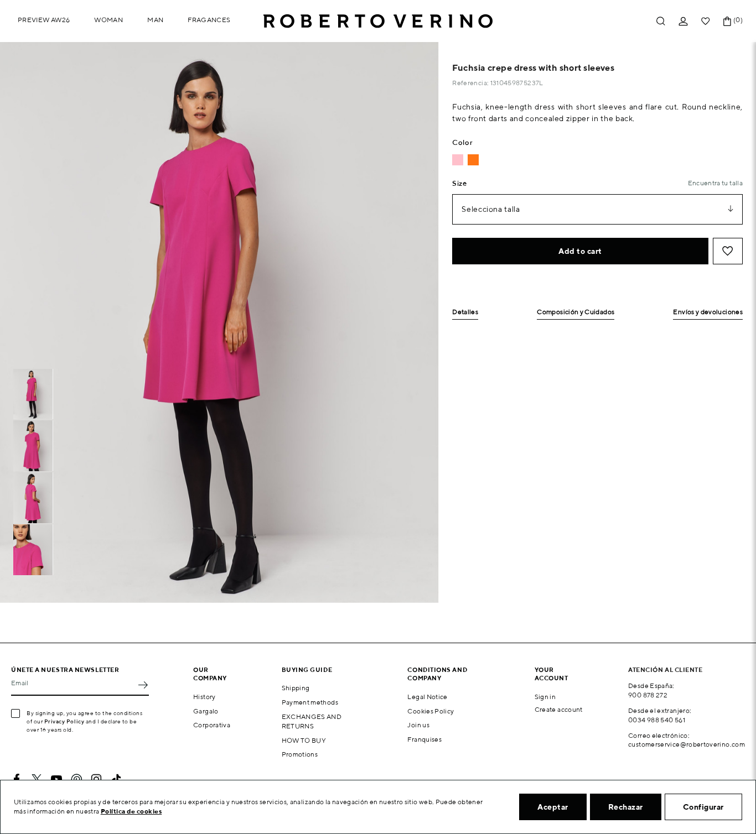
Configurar (703, 806)
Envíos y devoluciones (708, 312)
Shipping (296, 688)
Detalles (465, 312)
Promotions (300, 754)
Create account (559, 709)
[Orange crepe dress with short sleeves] (473, 159)
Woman (108, 19)
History (204, 696)
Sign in (545, 696)
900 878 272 (647, 695)
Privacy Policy (64, 721)
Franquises (424, 739)
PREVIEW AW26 (44, 19)
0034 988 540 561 (656, 720)
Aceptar (552, 806)
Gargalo (206, 711)
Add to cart (580, 251)
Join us (418, 725)
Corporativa (211, 725)
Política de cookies (131, 811)
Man (155, 19)
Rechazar (625, 806)
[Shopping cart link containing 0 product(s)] (727, 21)
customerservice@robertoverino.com (686, 744)
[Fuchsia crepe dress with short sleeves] (457, 159)
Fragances (209, 19)
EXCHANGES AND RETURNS (312, 721)
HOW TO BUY (304, 740)
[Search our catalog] (660, 21)
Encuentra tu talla (715, 183)
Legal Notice (427, 696)
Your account (551, 673)
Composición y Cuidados (575, 312)
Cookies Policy (430, 711)
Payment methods (310, 702)
